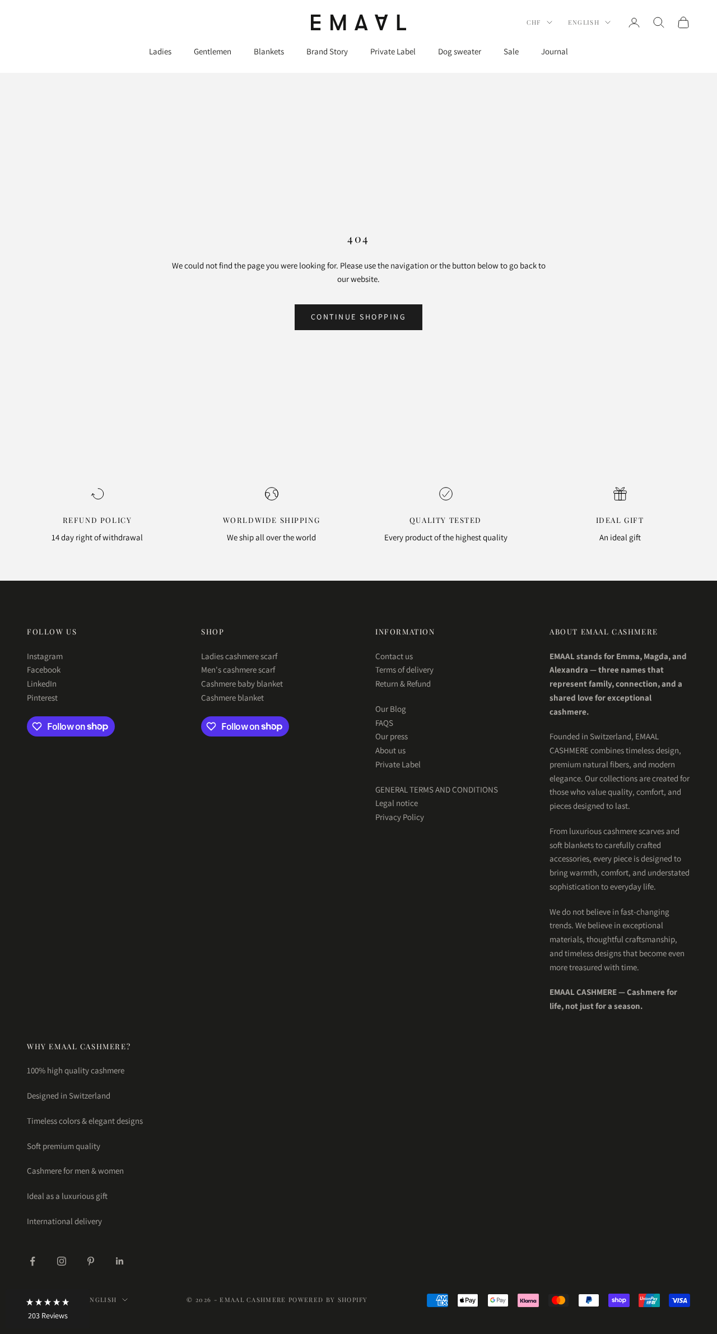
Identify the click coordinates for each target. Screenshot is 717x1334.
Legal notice (396, 803)
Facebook (43, 669)
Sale (511, 51)
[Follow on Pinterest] (90, 1261)
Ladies (160, 51)
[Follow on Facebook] (32, 1261)
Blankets (269, 51)
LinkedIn (42, 683)
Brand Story (327, 51)
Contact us (394, 656)
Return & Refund (403, 683)
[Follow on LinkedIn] (119, 1261)
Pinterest (42, 697)
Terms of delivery (404, 669)
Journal (554, 51)
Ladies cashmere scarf (239, 656)
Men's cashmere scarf (238, 669)
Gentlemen (212, 51)
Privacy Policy (399, 817)
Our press (391, 736)
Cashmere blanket (232, 697)
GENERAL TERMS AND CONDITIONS (436, 789)
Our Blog (390, 708)
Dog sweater (459, 51)
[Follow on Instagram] (61, 1261)
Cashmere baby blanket (242, 683)
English (583, 22)
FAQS (384, 722)
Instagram (45, 656)
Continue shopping (359, 317)
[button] (48, 1308)
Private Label (393, 51)
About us (390, 750)
